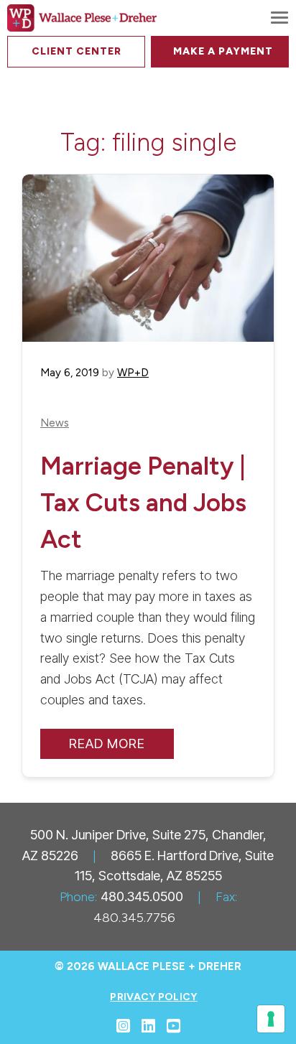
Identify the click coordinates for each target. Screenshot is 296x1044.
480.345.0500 (142, 896)
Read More (107, 743)
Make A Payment (223, 51)
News (54, 423)
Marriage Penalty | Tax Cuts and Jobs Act (143, 502)
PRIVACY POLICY (153, 997)
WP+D (133, 372)
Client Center (76, 51)
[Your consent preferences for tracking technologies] (271, 1019)
